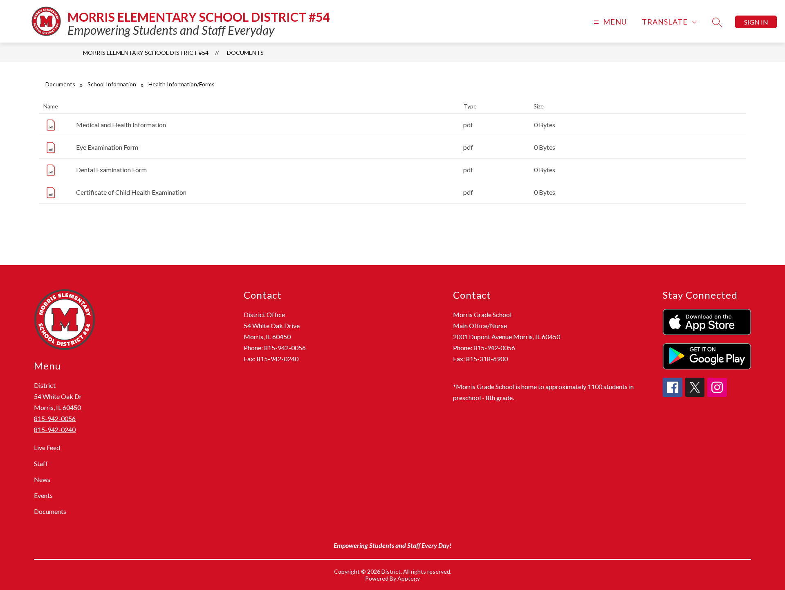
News (42, 479)
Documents (245, 52)
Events (43, 495)
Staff (41, 463)
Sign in (756, 22)
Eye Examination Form (107, 147)
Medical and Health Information (121, 124)
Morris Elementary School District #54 (146, 52)
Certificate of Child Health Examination (131, 192)
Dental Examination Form (111, 169)
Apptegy (408, 578)
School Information (111, 84)
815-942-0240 (55, 429)
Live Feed (47, 447)
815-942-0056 (55, 418)
